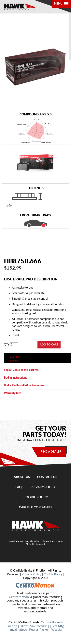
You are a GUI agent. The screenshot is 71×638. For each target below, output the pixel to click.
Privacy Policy (43, 487)
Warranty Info (12, 393)
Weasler (57, 629)
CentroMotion (19, 597)
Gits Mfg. (57, 626)
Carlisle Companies (35, 507)
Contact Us (47, 477)
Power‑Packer (39, 629)
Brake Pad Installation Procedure (24, 385)
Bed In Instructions (15, 377)
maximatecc (18, 629)
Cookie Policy (35, 497)
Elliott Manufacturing (34, 626)
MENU (58, 3)
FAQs (19, 487)
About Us (22, 477)
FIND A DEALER (51, 451)
